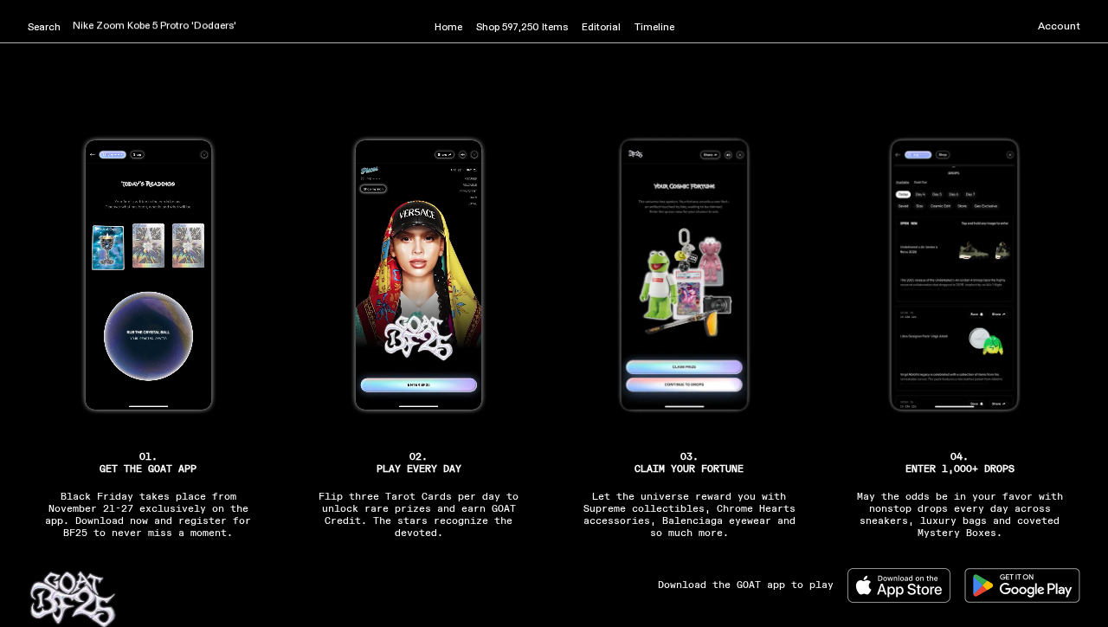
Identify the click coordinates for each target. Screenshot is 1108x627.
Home (448, 28)
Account (1059, 27)
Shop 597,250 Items (522, 28)
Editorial (601, 28)
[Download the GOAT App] (905, 585)
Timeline (654, 28)
